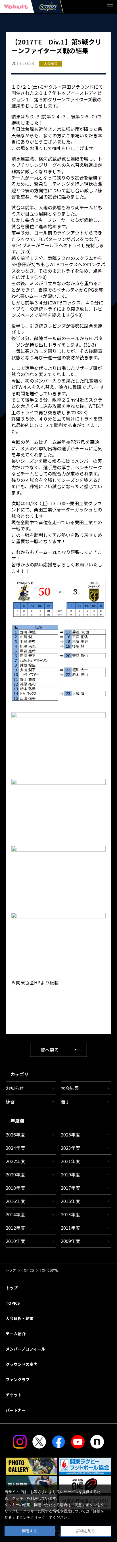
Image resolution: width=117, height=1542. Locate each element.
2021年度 (70, 1161)
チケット (14, 1395)
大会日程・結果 (20, 1318)
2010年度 (15, 1241)
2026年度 (15, 1134)
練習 (10, 1101)
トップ (11, 1270)
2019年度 (70, 1174)
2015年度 (70, 1201)
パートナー (16, 1410)
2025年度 (70, 1134)
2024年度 (15, 1148)
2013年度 (70, 1214)
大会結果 (70, 1088)
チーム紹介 (16, 1333)
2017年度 (70, 1187)
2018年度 (15, 1187)
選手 (65, 1101)
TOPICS (28, 1270)
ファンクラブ (18, 1379)
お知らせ (15, 1088)
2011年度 (70, 1227)
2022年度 (15, 1161)
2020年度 (15, 1174)
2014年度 (15, 1214)
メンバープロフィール (25, 1349)
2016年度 (15, 1201)
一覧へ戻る (47, 1049)
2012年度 (15, 1227)
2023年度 (70, 1148)
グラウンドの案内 (21, 1364)
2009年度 (70, 1241)
